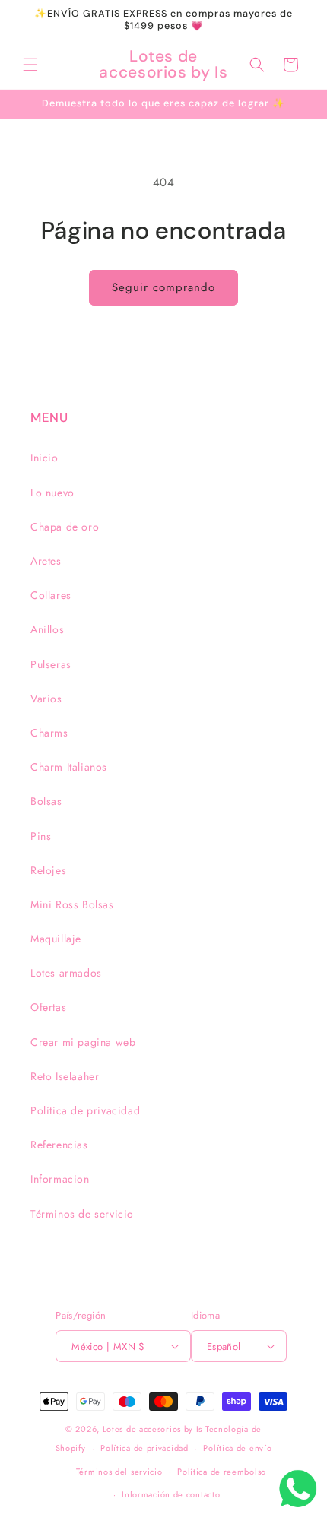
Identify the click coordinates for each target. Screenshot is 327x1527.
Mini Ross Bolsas (72, 904)
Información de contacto (171, 1494)
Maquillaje (55, 938)
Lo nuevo (52, 492)
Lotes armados (66, 973)
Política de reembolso (221, 1471)
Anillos (47, 629)
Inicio (44, 457)
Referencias (59, 1144)
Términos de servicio (82, 1213)
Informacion (60, 1178)
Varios (46, 698)
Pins (40, 836)
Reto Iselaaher (64, 1076)
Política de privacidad (85, 1110)
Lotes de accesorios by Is (153, 1429)
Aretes (46, 561)
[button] (30, 64)
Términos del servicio (119, 1471)
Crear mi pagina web (82, 1042)
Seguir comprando (163, 287)
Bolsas (46, 801)
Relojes (48, 870)
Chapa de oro (64, 526)
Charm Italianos (68, 767)
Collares (50, 595)
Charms (49, 732)
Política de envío (237, 1448)
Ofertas (48, 1007)
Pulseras (50, 664)
